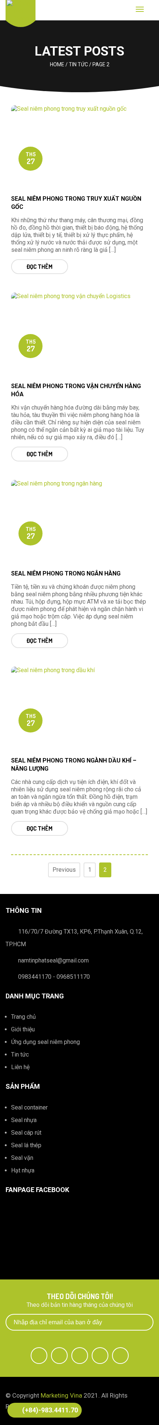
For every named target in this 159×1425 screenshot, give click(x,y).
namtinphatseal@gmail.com (53, 960)
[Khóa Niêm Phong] (20, 11)
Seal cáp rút (26, 1132)
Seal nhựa (24, 1120)
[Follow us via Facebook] (39, 1355)
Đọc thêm (40, 266)
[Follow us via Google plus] (79, 1355)
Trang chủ (23, 1016)
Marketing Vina (61, 1395)
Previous (64, 869)
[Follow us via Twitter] (59, 1355)
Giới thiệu (23, 1029)
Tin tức (20, 1054)
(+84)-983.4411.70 (50, 1410)
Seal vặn (22, 1157)
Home (57, 64)
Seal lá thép (26, 1145)
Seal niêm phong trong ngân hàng (66, 573)
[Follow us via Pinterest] (120, 1355)
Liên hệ (20, 1067)
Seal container (29, 1107)
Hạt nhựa (22, 1170)
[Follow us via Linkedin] (100, 1355)
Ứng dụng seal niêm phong (45, 1041)
